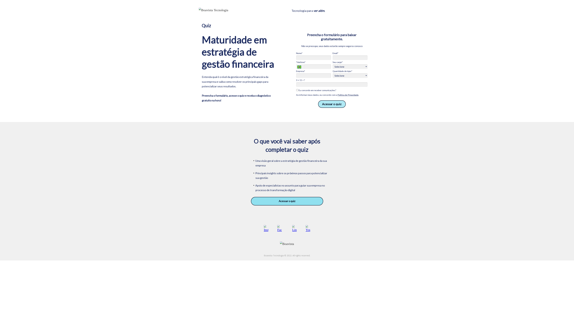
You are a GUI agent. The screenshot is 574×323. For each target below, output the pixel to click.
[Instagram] (266, 228)
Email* (335, 53)
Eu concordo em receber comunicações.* (317, 90)
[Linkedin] (294, 228)
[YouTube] (308, 228)
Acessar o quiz (332, 104)
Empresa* (300, 71)
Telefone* (301, 62)
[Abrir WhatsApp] (566, 315)
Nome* (299, 53)
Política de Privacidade (348, 95)
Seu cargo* (338, 62)
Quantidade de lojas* (342, 71)
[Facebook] (279, 228)
